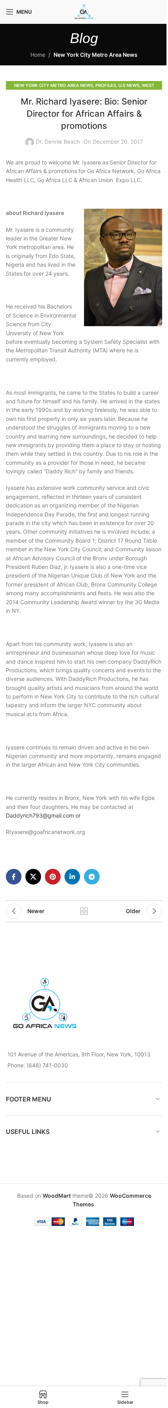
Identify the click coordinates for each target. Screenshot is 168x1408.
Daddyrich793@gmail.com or (44, 815)
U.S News (128, 85)
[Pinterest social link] (53, 877)
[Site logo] (84, 11)
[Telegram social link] (92, 877)
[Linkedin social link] (72, 877)
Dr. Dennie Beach (58, 141)
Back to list (84, 911)
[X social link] (33, 877)
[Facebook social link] (13, 877)
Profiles (105, 85)
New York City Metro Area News (96, 54)
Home (37, 54)
